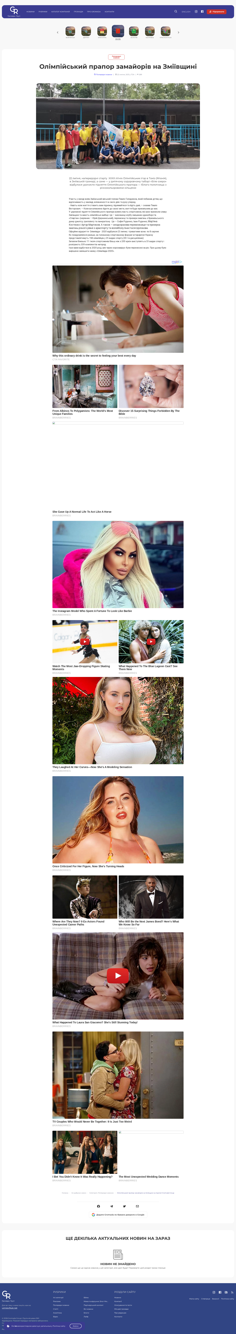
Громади (78, 12)
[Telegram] (111, 1206)
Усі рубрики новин (78, 1193)
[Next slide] (178, 32)
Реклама (57, 1301)
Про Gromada (94, 12)
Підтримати (218, 11)
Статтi (55, 1309)
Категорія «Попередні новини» (101, 1193)
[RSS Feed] (232, 1293)
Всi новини (88, 1309)
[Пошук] (176, 12)
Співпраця (205, 1299)
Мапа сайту (194, 1299)
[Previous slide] (57, 32)
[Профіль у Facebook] (202, 12)
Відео (55, 1317)
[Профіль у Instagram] (196, 12)
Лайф (86, 1317)
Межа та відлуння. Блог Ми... (96, 1301)
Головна (65, 1193)
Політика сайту (227, 1299)
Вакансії (215, 1299)
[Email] (137, 1206)
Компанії (118, 1301)
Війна (86, 1298)
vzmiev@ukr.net (9, 1308)
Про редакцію (120, 1313)
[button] (98, 1206)
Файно (76, 1326)
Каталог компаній (60, 12)
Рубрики (43, 12)
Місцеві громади (121, 1309)
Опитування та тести (123, 1305)
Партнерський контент (93, 1305)
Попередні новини (116, 57)
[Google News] (226, 1293)
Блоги (86, 1313)
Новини (30, 12)
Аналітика (57, 1313)
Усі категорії (58, 1298)
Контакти (109, 12)
